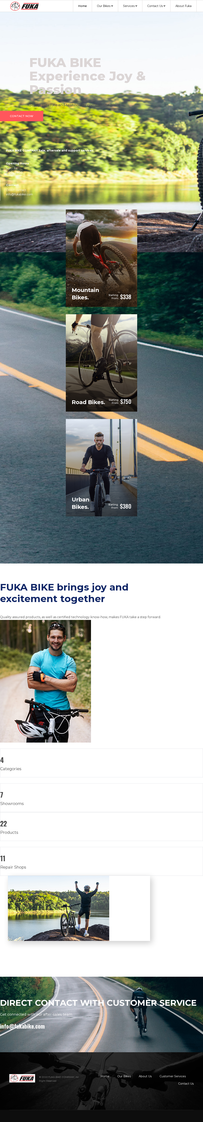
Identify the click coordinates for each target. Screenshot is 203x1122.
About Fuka (183, 6)
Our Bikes (103, 6)
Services (129, 6)
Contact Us (155, 6)
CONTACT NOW (21, 116)
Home (82, 6)
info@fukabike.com (22, 1026)
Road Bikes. (88, 402)
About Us (145, 1076)
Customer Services (173, 1076)
